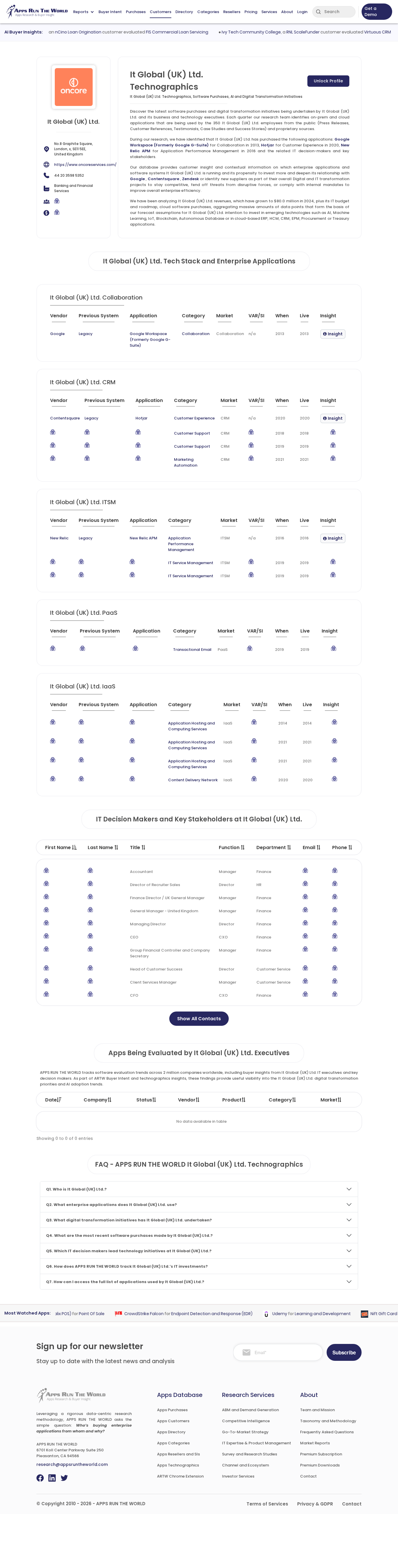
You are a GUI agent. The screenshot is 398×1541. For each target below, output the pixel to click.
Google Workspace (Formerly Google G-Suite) (150, 339)
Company (96, 1100)
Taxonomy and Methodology (328, 1421)
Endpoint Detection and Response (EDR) (198, 1314)
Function (230, 847)
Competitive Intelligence (246, 1421)
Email (309, 847)
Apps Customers (173, 1421)
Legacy (86, 333)
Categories (208, 12)
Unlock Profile (328, 81)
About (287, 12)
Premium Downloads (320, 1465)
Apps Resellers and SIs (178, 1454)
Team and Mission (317, 1410)
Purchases (136, 12)
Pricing (250, 12)
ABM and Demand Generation (250, 1410)
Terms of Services (267, 1504)
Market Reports (315, 1443)
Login (302, 12)
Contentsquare (163, 179)
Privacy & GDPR (315, 1504)
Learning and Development (309, 1314)
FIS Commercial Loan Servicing (163, 32)
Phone (340, 847)
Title (135, 847)
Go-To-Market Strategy (245, 1432)
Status (144, 1100)
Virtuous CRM (363, 32)
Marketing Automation (185, 462)
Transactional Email (192, 649)
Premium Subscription (321, 1454)
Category (280, 1100)
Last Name (101, 847)
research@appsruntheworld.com (72, 1464)
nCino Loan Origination (64, 32)
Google (137, 179)
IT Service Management (190, 563)
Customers (160, 12)
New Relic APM (143, 538)
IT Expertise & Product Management (256, 1443)
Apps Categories (173, 1443)
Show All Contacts (199, 1018)
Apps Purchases (172, 1410)
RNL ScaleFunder (289, 32)
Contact (308, 1476)
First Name (58, 847)
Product (232, 1100)
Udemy (266, 1314)
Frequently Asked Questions (327, 1432)
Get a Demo (370, 11)
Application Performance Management (181, 543)
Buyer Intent (110, 12)
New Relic (59, 538)
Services (269, 12)
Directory (184, 12)
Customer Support (192, 433)
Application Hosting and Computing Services (191, 726)
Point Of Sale (78, 1314)
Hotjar (267, 145)
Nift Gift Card (370, 1314)
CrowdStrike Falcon (130, 1314)
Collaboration (195, 333)
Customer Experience (194, 418)
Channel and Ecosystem (245, 1465)
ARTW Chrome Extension (180, 1476)
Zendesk (190, 179)
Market (328, 1100)
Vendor (187, 1100)
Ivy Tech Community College (237, 32)
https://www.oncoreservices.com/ (85, 164)
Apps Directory (171, 1432)
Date (51, 1100)
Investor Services (238, 1476)
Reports (80, 12)
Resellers (231, 12)
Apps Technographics (178, 1465)
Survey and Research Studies (249, 1454)
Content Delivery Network (193, 780)
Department (271, 847)
